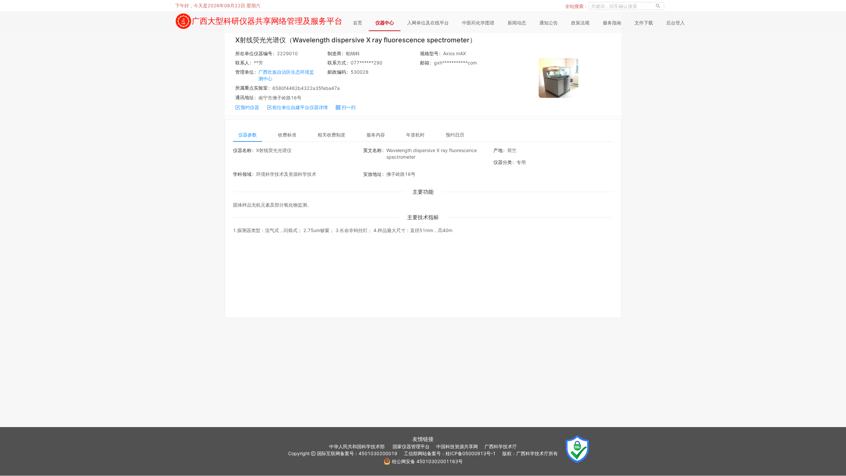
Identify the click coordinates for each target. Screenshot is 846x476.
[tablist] (423, 134)
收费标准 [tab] (287, 135)
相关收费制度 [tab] (331, 135)
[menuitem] (357, 23)
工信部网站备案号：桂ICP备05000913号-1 (450, 453)
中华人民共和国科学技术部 (357, 446)
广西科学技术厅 (500, 446)
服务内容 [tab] (375, 135)
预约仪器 (250, 107)
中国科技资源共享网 (457, 446)
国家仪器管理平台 (411, 446)
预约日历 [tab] (455, 135)
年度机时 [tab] (415, 135)
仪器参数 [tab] (247, 135)
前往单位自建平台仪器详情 (300, 107)
